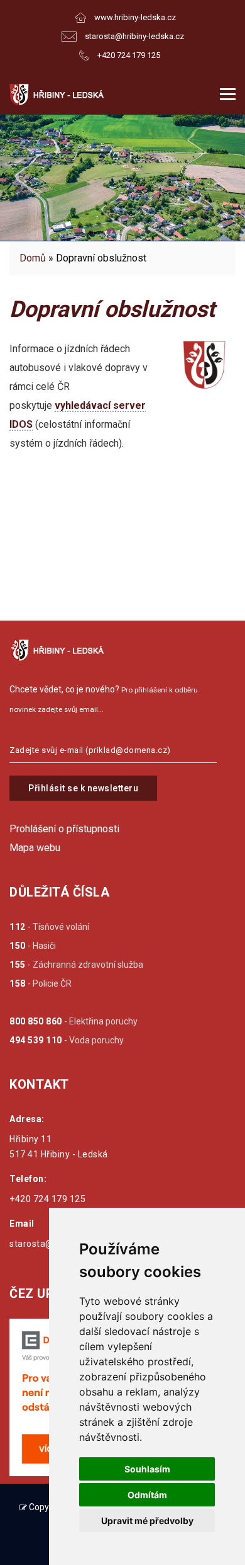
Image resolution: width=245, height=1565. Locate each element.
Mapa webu (34, 848)
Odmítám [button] (147, 1494)
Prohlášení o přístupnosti (64, 829)
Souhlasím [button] (147, 1469)
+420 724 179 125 (128, 55)
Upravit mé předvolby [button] (147, 1520)
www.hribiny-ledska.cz (135, 17)
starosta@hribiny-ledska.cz (134, 36)
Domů (32, 258)
